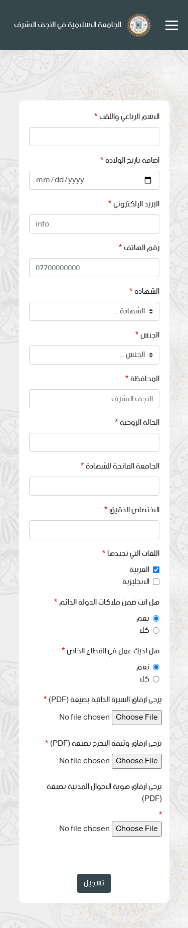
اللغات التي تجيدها (133, 554)
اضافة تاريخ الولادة (132, 161)
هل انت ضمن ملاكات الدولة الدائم (109, 603)
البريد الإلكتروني (136, 204)
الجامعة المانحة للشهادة (122, 466)
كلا (144, 631)
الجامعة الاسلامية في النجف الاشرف (67, 25)
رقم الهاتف (141, 248)
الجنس (149, 335)
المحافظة (144, 379)
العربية (139, 570)
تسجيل (94, 883)
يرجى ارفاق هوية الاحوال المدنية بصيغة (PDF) (104, 793)
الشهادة (146, 292)
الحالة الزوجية (139, 423)
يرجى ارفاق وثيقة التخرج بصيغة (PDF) (106, 744)
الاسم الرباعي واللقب (129, 117)
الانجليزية (135, 582)
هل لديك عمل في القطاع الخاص (113, 651)
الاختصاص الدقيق (134, 510)
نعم (142, 619)
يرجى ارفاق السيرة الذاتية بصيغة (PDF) (105, 700)
